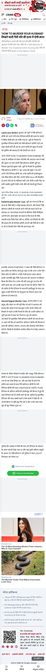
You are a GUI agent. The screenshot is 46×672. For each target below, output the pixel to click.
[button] (3, 19)
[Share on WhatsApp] (12, 125)
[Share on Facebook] (7, 125)
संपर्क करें (41, 654)
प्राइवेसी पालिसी (17, 654)
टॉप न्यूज (10, 23)
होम (4, 23)
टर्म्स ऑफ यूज (30, 654)
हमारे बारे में (6, 654)
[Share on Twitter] (16, 125)
